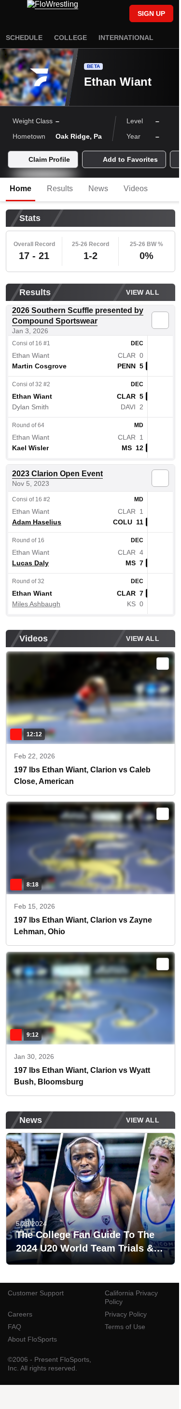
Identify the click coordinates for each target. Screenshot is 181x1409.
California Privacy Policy (131, 1297)
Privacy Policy (126, 1314)
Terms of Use (125, 1327)
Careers (20, 1314)
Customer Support (36, 1293)
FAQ (14, 1327)
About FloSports (32, 1339)
